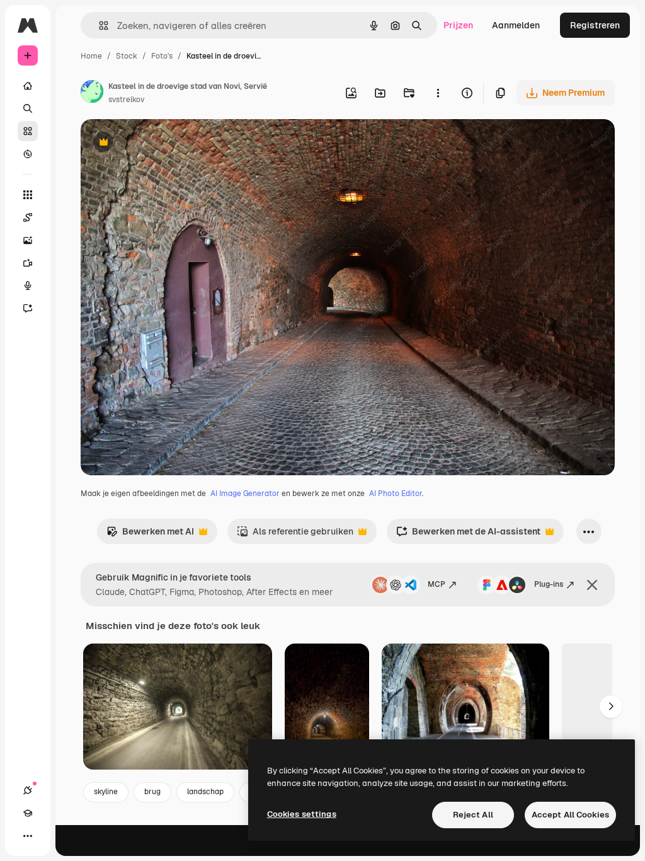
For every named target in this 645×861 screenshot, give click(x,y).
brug (152, 792)
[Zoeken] (28, 108)
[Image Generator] (28, 240)
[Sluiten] (592, 584)
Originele (163, 143)
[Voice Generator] (28, 285)
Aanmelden (516, 25)
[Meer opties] (437, 92)
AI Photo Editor (395, 493)
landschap (205, 792)
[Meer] (28, 836)
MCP (436, 584)
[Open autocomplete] (98, 25)
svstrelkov (126, 100)
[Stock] (28, 131)
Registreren (595, 25)
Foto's (162, 56)
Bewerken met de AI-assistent (468, 535)
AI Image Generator (245, 493)
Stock (126, 56)
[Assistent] (28, 308)
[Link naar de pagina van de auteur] (92, 93)
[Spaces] (28, 217)
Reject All (473, 814)
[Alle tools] (28, 195)
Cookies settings (301, 814)
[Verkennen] (28, 154)
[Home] (28, 86)
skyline (106, 792)
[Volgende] (611, 707)
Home (91, 56)
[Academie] (28, 813)
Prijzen (458, 25)
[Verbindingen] (28, 790)
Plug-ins (548, 584)
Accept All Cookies (570, 814)
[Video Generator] (28, 263)
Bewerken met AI (150, 535)
